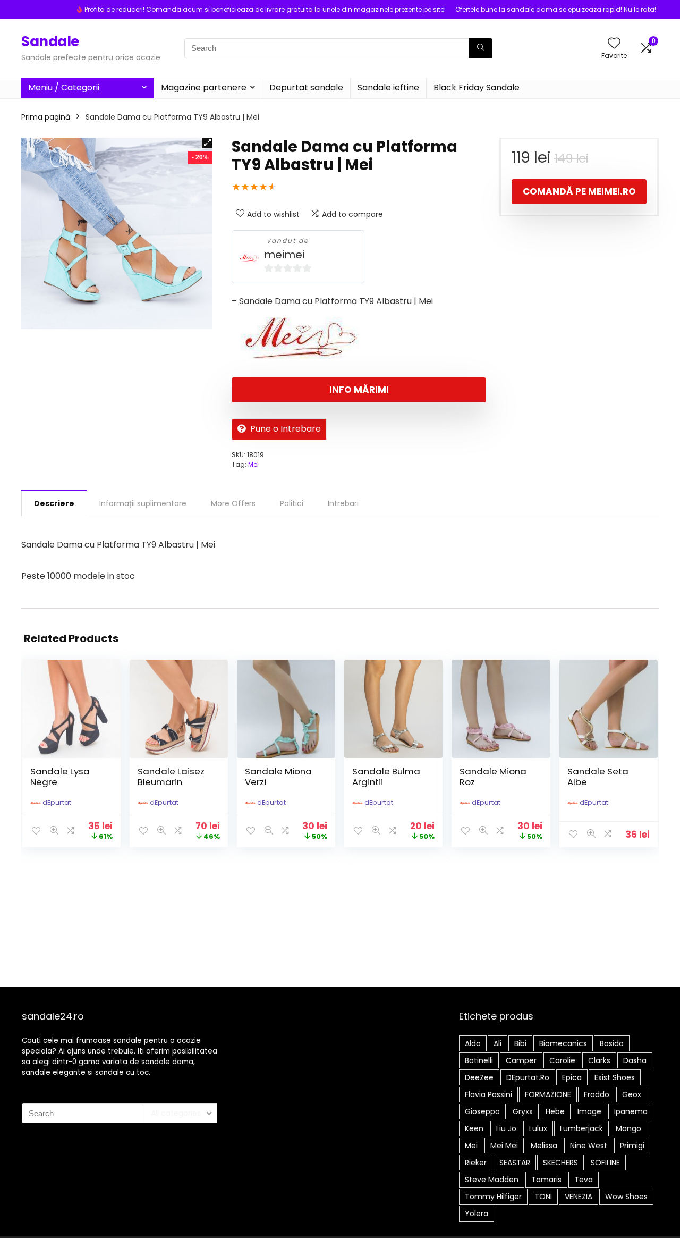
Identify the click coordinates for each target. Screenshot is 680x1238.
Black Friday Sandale (477, 87)
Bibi (520, 1043)
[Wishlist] (614, 44)
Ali (498, 1043)
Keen (474, 1128)
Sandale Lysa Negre (60, 776)
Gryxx (523, 1111)
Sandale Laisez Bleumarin (171, 776)
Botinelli (479, 1060)
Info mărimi (359, 389)
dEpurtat (56, 802)
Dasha (635, 1060)
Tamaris (546, 1179)
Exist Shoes (614, 1077)
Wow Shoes (626, 1196)
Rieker (476, 1162)
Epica (572, 1077)
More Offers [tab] (233, 503)
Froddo (596, 1094)
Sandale (50, 41)
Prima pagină (45, 117)
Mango (628, 1128)
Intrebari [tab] (343, 503)
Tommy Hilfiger (493, 1196)
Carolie (562, 1060)
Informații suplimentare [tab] (142, 503)
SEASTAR (514, 1162)
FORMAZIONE (548, 1094)
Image (589, 1111)
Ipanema (631, 1111)
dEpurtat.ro (527, 1077)
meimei (284, 255)
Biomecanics (563, 1043)
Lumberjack (581, 1128)
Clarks (599, 1060)
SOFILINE (605, 1162)
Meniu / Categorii (63, 87)
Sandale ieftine (388, 87)
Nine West (588, 1145)
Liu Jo (506, 1128)
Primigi (632, 1145)
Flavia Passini (488, 1094)
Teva (583, 1179)
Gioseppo (482, 1111)
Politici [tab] (291, 503)
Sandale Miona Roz (493, 776)
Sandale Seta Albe (597, 776)
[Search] (480, 48)
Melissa (544, 1145)
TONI (543, 1196)
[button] (207, 143)
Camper (521, 1060)
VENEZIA (578, 1196)
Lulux (538, 1128)
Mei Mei (504, 1145)
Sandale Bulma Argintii (386, 776)
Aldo (473, 1043)
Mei (253, 464)
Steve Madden (491, 1179)
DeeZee (479, 1077)
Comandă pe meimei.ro (579, 191)
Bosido (612, 1043)
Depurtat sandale (306, 87)
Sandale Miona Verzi (278, 776)
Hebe (555, 1111)
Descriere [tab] (54, 503)
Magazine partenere (203, 87)
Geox (631, 1094)
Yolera (476, 1213)
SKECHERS (560, 1162)
